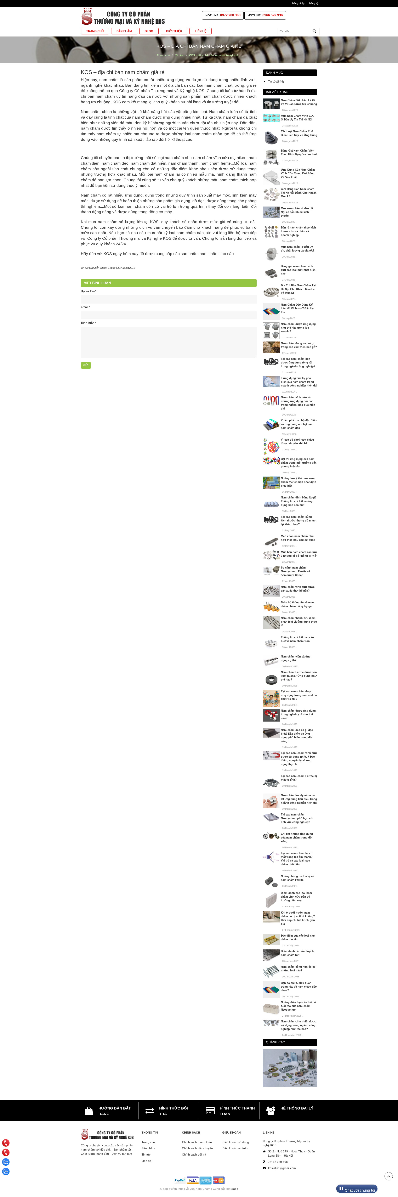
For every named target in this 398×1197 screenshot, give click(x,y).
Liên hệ (146, 1160)
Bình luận (88, 322)
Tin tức (146, 1154)
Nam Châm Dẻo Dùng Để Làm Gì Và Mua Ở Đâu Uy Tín (297, 308)
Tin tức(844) (276, 81)
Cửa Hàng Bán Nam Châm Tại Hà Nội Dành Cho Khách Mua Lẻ (299, 192)
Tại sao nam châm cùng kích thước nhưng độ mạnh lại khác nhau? (298, 520)
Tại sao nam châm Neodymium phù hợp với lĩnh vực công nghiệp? (297, 818)
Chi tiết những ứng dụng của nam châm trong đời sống (297, 837)
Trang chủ (148, 1142)
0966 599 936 (272, 15)
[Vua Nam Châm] (124, 16)
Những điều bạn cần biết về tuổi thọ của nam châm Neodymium (298, 1006)
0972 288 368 (230, 15)
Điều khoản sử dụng (235, 1142)
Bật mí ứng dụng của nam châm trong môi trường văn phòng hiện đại (299, 462)
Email (85, 307)
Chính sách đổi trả (194, 1154)
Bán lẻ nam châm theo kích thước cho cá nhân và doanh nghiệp (298, 231)
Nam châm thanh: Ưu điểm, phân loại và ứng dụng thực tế (299, 621)
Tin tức (85, 267)
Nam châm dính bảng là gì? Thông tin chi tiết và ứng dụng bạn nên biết (299, 501)
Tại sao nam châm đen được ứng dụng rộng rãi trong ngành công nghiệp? (298, 362)
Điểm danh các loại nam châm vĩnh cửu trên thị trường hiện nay (296, 896)
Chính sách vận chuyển (197, 1148)
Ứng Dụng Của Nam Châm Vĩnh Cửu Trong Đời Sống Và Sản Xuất (298, 173)
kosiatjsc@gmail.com (282, 1168)
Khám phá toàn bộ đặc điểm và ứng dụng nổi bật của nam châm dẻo (299, 424)
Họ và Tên (88, 291)
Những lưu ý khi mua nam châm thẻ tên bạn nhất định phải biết (298, 482)
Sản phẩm (148, 1148)
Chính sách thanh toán (197, 1142)
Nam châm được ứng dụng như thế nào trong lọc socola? (298, 327)
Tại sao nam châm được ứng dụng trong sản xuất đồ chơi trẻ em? (299, 695)
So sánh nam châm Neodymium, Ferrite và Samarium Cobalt (295, 571)
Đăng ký (313, 3)
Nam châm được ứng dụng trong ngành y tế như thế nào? (298, 714)
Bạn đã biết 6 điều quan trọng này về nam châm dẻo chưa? (299, 986)
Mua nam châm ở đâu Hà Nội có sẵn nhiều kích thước (297, 212)
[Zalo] (6, 1162)
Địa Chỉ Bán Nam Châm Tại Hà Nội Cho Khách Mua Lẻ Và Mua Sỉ (298, 289)
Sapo (234, 1188)
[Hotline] (6, 1143)
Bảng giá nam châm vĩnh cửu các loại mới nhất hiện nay (298, 270)
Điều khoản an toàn (235, 1148)
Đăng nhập (298, 3)
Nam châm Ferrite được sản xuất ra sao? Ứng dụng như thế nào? (299, 676)
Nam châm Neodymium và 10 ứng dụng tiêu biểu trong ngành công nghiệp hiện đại (299, 799)
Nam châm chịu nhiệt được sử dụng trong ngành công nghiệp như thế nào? (298, 1025)
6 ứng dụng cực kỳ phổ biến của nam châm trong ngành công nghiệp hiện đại (299, 382)
